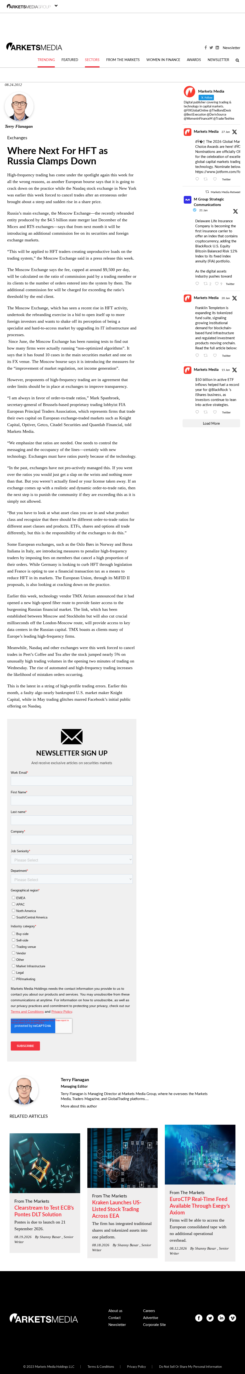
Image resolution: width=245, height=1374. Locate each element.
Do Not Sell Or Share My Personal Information (190, 1366)
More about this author (79, 1106)
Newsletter (231, 48)
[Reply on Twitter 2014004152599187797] (198, 284)
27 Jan (226, 131)
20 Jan (226, 298)
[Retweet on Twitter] (207, 192)
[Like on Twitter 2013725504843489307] (216, 356)
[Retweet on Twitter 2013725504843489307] (207, 356)
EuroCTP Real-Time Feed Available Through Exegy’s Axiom (200, 1206)
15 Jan (226, 369)
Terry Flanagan (19, 126)
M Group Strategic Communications (209, 202)
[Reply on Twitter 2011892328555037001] (198, 412)
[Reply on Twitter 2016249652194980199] (198, 179)
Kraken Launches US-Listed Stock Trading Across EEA (116, 1209)
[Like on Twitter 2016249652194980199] (216, 179)
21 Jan (203, 210)
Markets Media (206, 132)
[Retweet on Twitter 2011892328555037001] (207, 412)
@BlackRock (218, 390)
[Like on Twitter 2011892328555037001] (216, 412)
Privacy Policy (136, 1366)
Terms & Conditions (101, 1366)
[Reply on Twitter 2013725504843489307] (198, 356)
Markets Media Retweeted (227, 192)
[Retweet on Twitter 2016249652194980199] (207, 179)
